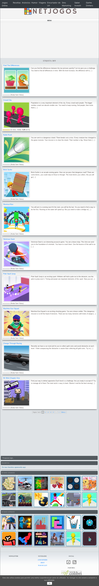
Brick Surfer (7, 170)
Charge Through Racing (12, 343)
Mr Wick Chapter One (11, 378)
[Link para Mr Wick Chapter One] (16, 393)
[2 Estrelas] (5, 95)
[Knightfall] (25, 499)
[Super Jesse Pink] (41, 522)
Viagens (42, 2)
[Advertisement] (49, 40)
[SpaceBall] (89, 522)
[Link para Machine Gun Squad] (16, 323)
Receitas (17, 2)
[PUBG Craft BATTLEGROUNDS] (8, 522)
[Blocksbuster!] (41, 499)
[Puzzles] (57, 483)
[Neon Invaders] (41, 538)
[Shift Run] (57, 499)
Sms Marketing (66, 4)
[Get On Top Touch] (25, 538)
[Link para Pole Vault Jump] (16, 288)
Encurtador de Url (53, 4)
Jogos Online (4, 4)
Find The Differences (11, 65)
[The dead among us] (8, 538)
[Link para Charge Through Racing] (16, 358)
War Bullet (42, 565)
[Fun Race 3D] (89, 499)
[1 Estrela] (3, 95)
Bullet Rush (7, 135)
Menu (49, 20)
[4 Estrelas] (7, 95)
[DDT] (41, 483)
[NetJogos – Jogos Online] (50, 11)
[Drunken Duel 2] (25, 522)
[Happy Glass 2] (73, 522)
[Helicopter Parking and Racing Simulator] (25, 483)
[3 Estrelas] (6, 95)
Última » (63, 412)
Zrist (43, 562)
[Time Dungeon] (89, 538)
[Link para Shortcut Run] (16, 219)
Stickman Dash (9, 239)
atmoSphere (42, 560)
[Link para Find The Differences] (16, 80)
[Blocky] (57, 522)
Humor (34, 2)
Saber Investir (77, 4)
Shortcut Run (8, 204)
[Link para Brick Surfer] (16, 184)
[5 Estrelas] (9, 95)
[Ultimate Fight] (73, 499)
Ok (49, 583)
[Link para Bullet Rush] (16, 150)
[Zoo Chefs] (89, 483)
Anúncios (26, 2)
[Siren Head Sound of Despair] (57, 538)
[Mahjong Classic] (8, 483)
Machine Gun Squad (11, 308)
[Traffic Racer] (8, 499)
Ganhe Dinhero (89, 4)
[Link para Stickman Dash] (16, 254)
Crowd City (7, 100)
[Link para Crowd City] (16, 115)
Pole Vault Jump (9, 274)
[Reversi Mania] (73, 483)
